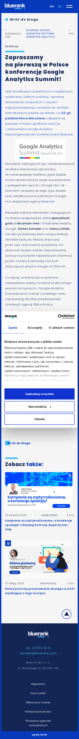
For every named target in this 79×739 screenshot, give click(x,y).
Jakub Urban (49, 515)
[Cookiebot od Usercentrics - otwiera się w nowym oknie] (58, 316)
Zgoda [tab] (12, 327)
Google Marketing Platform (40, 32)
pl (60, 6)
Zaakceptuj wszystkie (39, 394)
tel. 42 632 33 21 (38, 648)
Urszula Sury (48, 583)
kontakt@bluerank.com (38, 653)
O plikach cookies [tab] (62, 327)
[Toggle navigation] (69, 6)
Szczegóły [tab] (35, 327)
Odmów (39, 419)
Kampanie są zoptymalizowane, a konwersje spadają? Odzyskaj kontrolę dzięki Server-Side (38, 525)
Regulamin (38, 684)
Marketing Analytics (40, 36)
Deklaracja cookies (38, 702)
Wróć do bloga (24, 19)
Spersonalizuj (37, 406)
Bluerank (32, 30)
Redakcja (12, 46)
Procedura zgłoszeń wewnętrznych (38, 723)
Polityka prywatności (38, 711)
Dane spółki (38, 693)
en (52, 6)
